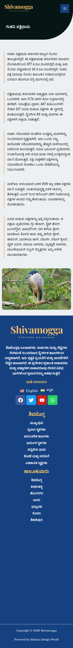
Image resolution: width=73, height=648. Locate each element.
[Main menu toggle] (64, 8)
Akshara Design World (44, 639)
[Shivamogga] (18, 8)
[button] (4, 289)
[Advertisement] (36, 577)
